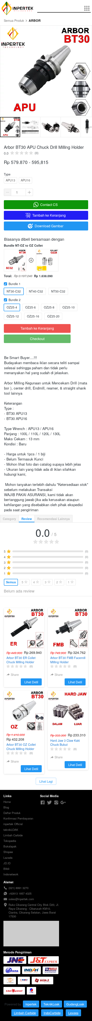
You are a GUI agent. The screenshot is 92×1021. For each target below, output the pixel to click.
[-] (42, 802)
